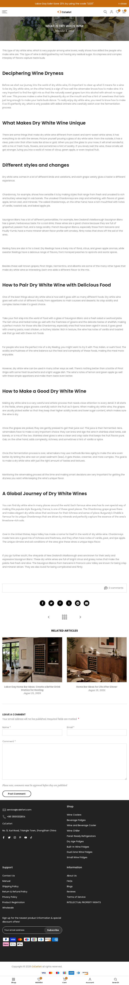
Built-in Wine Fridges (78, 846)
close (7, 3)
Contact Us (8, 875)
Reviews (71, 891)
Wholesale (8, 907)
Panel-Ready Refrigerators (81, 836)
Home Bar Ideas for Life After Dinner (96, 686)
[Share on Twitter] (51, 603)
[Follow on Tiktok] (31, 837)
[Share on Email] (86, 603)
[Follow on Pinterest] (20, 837)
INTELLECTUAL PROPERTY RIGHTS (84, 902)
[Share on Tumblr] (69, 603)
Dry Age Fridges (75, 841)
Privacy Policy (9, 897)
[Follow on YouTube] (25, 837)
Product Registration (13, 902)
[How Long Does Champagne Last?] (80, 617)
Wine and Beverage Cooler (81, 825)
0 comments (116, 587)
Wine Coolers (74, 814)
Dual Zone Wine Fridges (79, 852)
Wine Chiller (73, 830)
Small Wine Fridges (77, 857)
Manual (6, 881)
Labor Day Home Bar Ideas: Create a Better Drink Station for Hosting (32, 688)
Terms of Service (76, 897)
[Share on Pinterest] (60, 603)
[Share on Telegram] (78, 603)
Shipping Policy (10, 886)
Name (6, 727)
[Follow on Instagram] (15, 837)
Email (70, 727)
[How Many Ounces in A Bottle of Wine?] (49, 617)
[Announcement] (64, 4)
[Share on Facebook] (42, 603)
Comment (9, 741)
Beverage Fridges (76, 820)
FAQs (69, 881)
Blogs (70, 886)
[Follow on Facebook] (3, 837)
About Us (72, 875)
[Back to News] (64, 617)
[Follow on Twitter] (9, 837)
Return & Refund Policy (14, 891)
